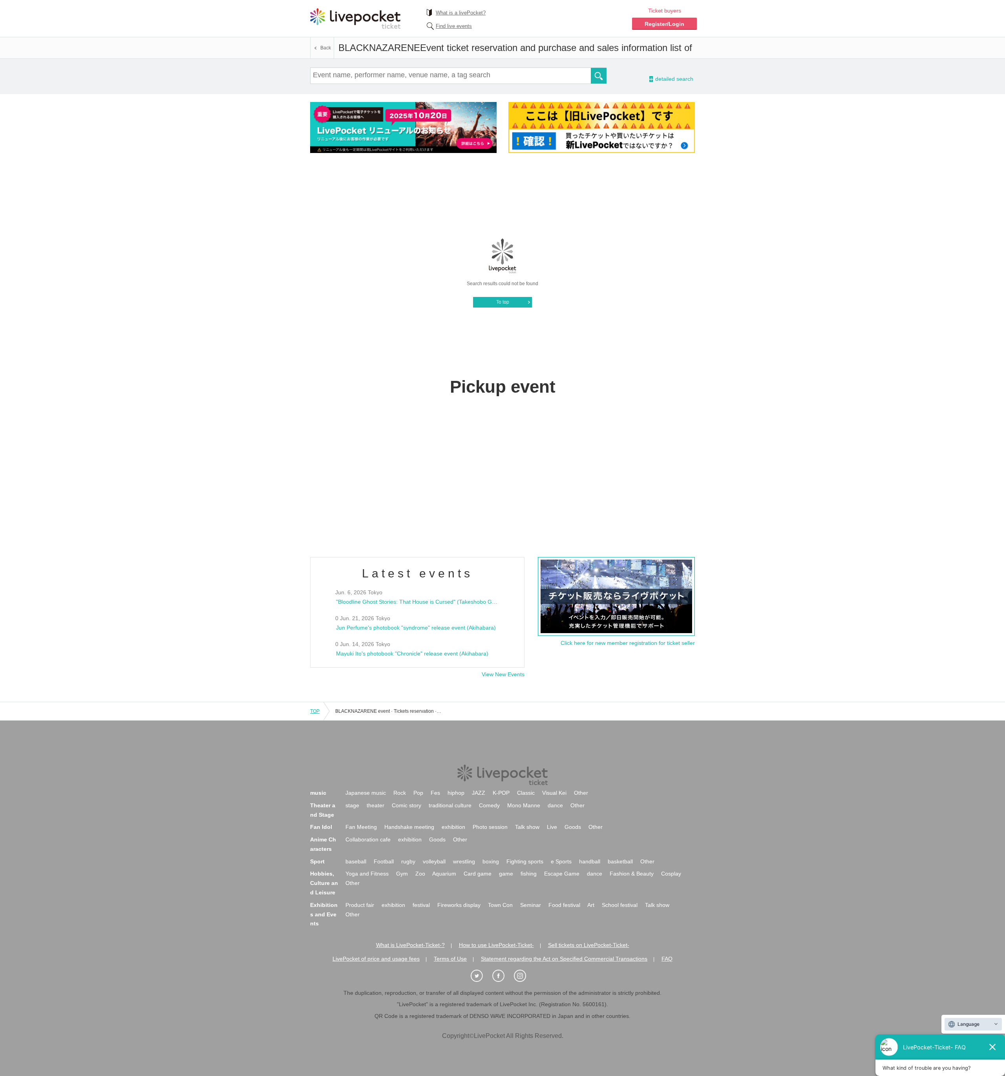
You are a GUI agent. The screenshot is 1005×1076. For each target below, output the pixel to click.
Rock (399, 793)
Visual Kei (554, 793)
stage (352, 805)
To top (502, 302)
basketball (620, 861)
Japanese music (365, 793)
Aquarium (444, 873)
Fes (435, 793)
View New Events (503, 674)
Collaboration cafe (368, 839)
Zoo (420, 873)
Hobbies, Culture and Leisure (324, 883)
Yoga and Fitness (367, 873)
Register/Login (664, 24)
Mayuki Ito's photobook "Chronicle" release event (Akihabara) (412, 653)
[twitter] (481, 976)
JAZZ (478, 793)
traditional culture (450, 805)
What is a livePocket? (461, 13)
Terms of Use (450, 959)
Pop (418, 793)
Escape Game (561, 873)
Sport (317, 861)
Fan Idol (321, 827)
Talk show (527, 827)
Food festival (564, 905)
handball (589, 861)
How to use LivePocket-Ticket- (496, 945)
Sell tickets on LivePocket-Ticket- (588, 945)
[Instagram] (524, 976)
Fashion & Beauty (632, 873)
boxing (490, 861)
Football (384, 861)
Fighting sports (524, 861)
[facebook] (502, 976)
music (318, 793)
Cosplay (671, 873)
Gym (402, 873)
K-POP (501, 793)
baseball (355, 861)
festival (421, 905)
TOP (315, 711)
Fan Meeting (361, 827)
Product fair (359, 905)
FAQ (666, 959)
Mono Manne (523, 805)
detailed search (673, 79)
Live (552, 827)
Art (590, 905)
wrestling (464, 861)
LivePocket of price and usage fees (376, 959)
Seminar (530, 905)
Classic (526, 793)
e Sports (561, 861)
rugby (408, 861)
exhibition (453, 827)
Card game (478, 873)
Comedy (489, 805)
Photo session (490, 827)
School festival (620, 905)
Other (581, 793)
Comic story (406, 805)
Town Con (500, 905)
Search (599, 76)
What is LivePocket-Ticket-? (410, 945)
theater (375, 805)
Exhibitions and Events (324, 914)
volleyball (434, 861)
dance (555, 805)
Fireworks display (459, 905)
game (506, 873)
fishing (529, 873)
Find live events (454, 26)
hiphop (456, 793)
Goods (573, 827)
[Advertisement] (502, 195)
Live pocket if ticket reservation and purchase (355, 18)
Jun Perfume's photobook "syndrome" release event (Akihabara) (416, 627)
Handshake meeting (409, 827)
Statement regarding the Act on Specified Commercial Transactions (564, 959)
